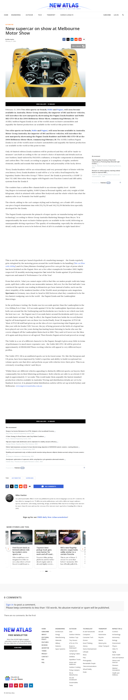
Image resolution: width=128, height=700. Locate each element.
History (85, 646)
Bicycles (101, 637)
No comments (50, 486)
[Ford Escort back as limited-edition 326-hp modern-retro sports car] (21, 537)
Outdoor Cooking (74, 667)
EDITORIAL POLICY (45, 638)
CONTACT (45, 657)
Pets (84, 658)
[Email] (84, 39)
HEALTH (115, 649)
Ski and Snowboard (73, 679)
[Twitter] (68, 39)
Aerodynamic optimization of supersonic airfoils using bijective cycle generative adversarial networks (35, 459)
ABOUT (44, 634)
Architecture (59, 632)
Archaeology (116, 634)
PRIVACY (44, 654)
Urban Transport (103, 646)
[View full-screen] (83, 46)
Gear (70, 632)
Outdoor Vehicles (74, 634)
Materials (58, 640)
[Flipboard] (80, 39)
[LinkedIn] (72, 39)
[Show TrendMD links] (84, 467)
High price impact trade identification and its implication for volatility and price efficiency (31, 441)
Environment (116, 643)
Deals (85, 672)
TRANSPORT (51, 15)
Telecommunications (89, 666)
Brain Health (116, 655)
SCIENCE (115, 632)
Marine (100, 640)
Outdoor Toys (73, 637)
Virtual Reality (87, 669)
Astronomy (116, 637)
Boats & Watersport (72, 647)
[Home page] (64, 6)
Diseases (115, 665)
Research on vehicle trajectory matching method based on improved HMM (106, 171)
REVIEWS (45, 645)
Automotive (9, 24)
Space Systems (60, 649)
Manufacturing (60, 637)
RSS (43, 659)
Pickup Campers (74, 670)
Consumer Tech (88, 637)
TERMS (44, 651)
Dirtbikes (72, 657)
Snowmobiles (73, 682)
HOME (6, 15)
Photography (87, 660)
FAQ (43, 662)
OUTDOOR (29, 15)
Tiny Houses (73, 640)
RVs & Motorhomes (73, 674)
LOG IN (116, 15)
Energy (57, 634)
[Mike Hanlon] (10, 498)
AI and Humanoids (89, 632)
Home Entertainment (89, 649)
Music (85, 655)
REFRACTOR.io (117, 629)
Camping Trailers (74, 654)
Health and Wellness (115, 674)
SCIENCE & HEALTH (66, 15)
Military (57, 643)
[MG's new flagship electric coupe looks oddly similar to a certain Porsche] (69, 537)
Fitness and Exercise (116, 661)
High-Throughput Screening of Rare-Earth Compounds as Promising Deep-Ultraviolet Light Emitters (106, 161)
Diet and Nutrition (118, 658)
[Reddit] (76, 39)
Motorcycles (102, 643)
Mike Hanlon (21, 495)
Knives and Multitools (72, 663)
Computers (86, 634)
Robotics (58, 646)
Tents (71, 685)
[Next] (82, 549)
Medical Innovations (116, 669)
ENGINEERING (16, 15)
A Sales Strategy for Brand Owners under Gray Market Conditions (25, 436)
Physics (114, 646)
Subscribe (18, 647)
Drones (85, 640)
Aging (114, 652)
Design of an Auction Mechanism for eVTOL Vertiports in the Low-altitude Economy (30, 431)
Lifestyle (85, 652)
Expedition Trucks (75, 659)
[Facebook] (64, 39)
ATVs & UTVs (73, 643)
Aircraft (100, 632)
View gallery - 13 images (45, 104)
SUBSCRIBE (107, 15)
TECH (40, 15)
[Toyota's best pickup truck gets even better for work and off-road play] (45, 537)
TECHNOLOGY (87, 629)
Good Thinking (87, 643)
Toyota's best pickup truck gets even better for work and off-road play (44, 552)
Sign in (10, 604)
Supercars (30, 478)
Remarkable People (89, 663)
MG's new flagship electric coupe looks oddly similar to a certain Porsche (69, 550)
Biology (114, 640)
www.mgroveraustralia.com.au (29, 386)
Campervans (73, 651)
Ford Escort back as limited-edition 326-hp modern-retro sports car (21, 550)
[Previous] (8, 549)
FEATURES (45, 642)
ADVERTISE (45, 648)
